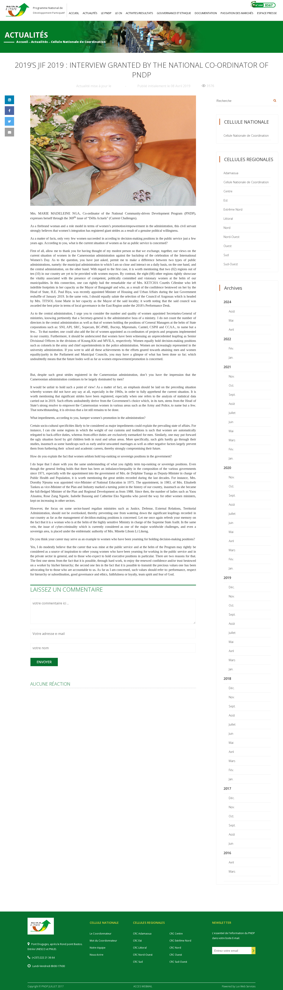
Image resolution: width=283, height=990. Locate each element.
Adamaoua (231, 173)
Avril (231, 330)
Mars (232, 440)
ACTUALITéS (90, 13)
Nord (227, 228)
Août (232, 311)
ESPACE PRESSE (267, 13)
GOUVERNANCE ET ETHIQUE (174, 13)
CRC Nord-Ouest (142, 954)
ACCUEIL (74, 13)
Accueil (22, 42)
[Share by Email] (9, 132)
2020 (227, 467)
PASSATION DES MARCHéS (237, 13)
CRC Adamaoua (142, 933)
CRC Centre (176, 933)
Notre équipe (97, 947)
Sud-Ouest (231, 264)
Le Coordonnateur (100, 933)
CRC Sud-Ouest (178, 961)
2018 (227, 678)
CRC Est (137, 940)
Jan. (231, 357)
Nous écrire (96, 954)
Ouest (228, 246)
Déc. (232, 587)
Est (226, 200)
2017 (227, 788)
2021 (227, 367)
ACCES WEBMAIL (142, 986)
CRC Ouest (175, 954)
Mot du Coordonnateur (103, 940)
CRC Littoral (140, 947)
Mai (231, 320)
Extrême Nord (233, 209)
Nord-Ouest (231, 237)
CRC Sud (138, 961)
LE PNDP (106, 13)
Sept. (232, 395)
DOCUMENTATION (206, 13)
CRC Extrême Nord (180, 940)
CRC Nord (175, 947)
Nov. (232, 376)
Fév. (231, 348)
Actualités (39, 42)
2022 (227, 339)
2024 (227, 302)
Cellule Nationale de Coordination (78, 42)
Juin (231, 422)
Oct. (231, 385)
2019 (227, 577)
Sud (226, 255)
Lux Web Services (245, 986)
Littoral (228, 219)
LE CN (118, 13)
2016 (227, 853)
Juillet (232, 413)
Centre (228, 191)
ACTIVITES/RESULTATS (139, 13)
